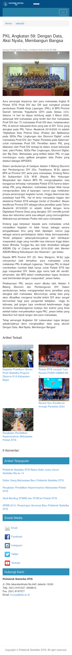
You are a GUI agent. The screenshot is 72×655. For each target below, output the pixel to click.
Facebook (13, 536)
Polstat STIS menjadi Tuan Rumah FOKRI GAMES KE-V (54, 373)
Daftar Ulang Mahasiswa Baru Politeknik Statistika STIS (33, 480)
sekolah (20, 23)
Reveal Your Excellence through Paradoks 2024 (52, 404)
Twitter (13, 554)
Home (8, 23)
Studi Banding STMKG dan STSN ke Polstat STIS (30, 498)
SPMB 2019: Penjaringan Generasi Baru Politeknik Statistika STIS (36, 507)
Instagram (13, 545)
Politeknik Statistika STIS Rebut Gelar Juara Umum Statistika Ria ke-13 (31, 471)
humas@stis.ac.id (20, 594)
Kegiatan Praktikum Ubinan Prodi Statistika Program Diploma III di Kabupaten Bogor (18, 375)
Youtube (13, 562)
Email (13, 527)
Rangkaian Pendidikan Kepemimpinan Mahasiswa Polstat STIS (17, 436)
